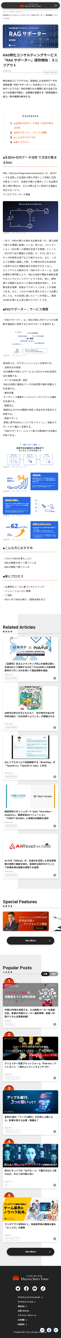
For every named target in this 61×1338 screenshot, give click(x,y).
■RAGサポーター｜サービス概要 (30, 132)
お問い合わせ (23, 1311)
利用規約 (21, 1324)
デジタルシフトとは (25, 1302)
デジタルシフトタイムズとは (29, 1297)
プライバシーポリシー (26, 1315)
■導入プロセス (21, 142)
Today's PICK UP (50, 73)
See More (30, 940)
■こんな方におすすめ (25, 137)
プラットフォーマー (12, 1078)
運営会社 (21, 1306)
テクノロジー (10, 1024)
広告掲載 (21, 1320)
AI (6, 1185)
